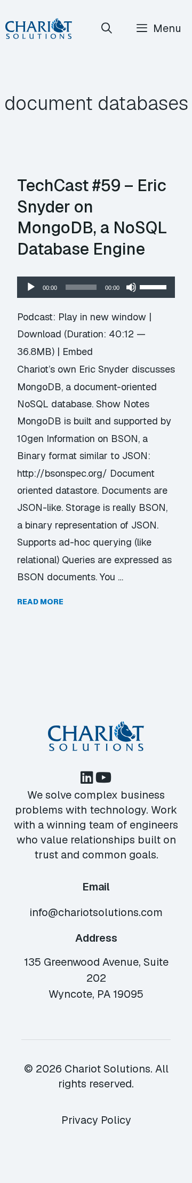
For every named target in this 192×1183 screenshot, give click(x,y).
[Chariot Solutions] (38, 28)
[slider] (155, 286)
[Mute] (131, 287)
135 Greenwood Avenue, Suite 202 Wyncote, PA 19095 (96, 978)
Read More (40, 601)
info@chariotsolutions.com (96, 912)
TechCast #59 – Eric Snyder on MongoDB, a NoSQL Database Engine (92, 217)
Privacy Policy (96, 1120)
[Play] (31, 287)
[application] (96, 287)
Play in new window (102, 317)
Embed (77, 351)
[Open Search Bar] (107, 28)
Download (39, 334)
